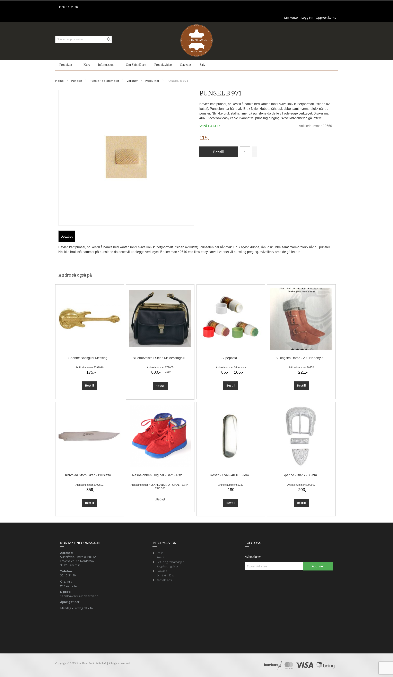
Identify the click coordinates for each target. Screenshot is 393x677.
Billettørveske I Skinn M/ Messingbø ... (160, 358)
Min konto (291, 17)
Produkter (152, 80)
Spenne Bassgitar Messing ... (89, 358)
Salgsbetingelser (167, 566)
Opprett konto (326, 17)
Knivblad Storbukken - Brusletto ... (89, 475)
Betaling (162, 557)
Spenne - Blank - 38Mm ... (301, 475)
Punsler (76, 80)
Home (59, 80)
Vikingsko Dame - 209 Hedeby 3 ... (301, 358)
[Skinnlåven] (196, 40)
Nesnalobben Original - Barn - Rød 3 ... (160, 475)
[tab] (66, 236)
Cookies (162, 571)
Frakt (160, 553)
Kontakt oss (164, 580)
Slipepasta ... (230, 358)
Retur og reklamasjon (171, 562)
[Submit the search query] (109, 39)
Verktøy (132, 80)
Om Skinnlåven (167, 575)
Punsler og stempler (104, 80)
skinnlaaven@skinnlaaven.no (79, 596)
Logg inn (307, 17)
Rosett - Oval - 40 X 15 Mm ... (231, 475)
